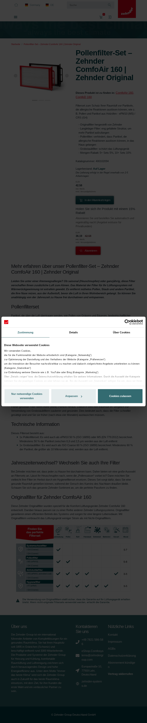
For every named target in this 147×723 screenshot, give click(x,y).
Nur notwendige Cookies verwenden (26, 396)
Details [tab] (73, 332)
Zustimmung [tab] (26, 332)
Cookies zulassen (120, 396)
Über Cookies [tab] (121, 332)
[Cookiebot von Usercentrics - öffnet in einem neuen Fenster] (127, 322)
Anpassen (71, 396)
